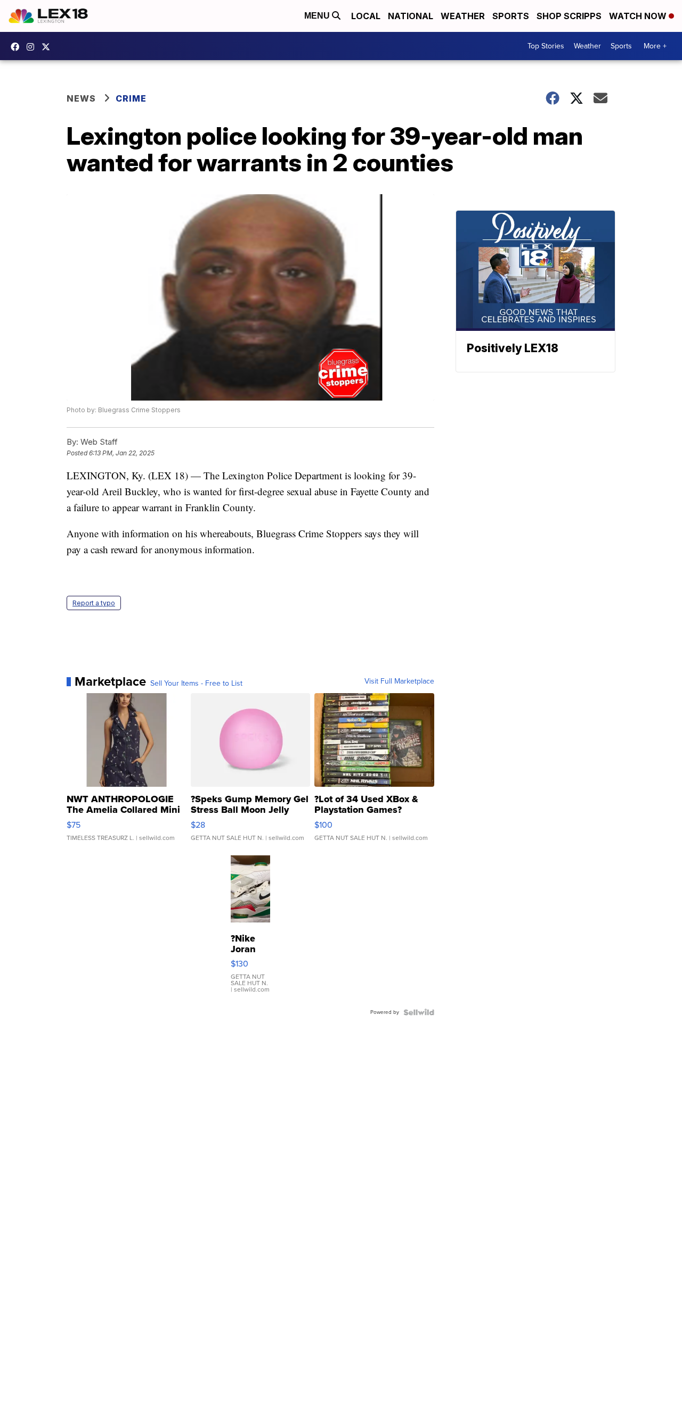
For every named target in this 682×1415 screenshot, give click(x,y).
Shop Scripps (569, 16)
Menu (318, 15)
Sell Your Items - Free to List (196, 683)
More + (655, 46)
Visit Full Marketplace (399, 681)
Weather (463, 16)
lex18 (18, 47)
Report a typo (93, 603)
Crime (131, 98)
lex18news (48, 47)
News (81, 98)
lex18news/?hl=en (33, 47)
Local (365, 16)
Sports (510, 16)
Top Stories (545, 46)
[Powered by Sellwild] (418, 1012)
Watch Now (639, 16)
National (410, 16)
